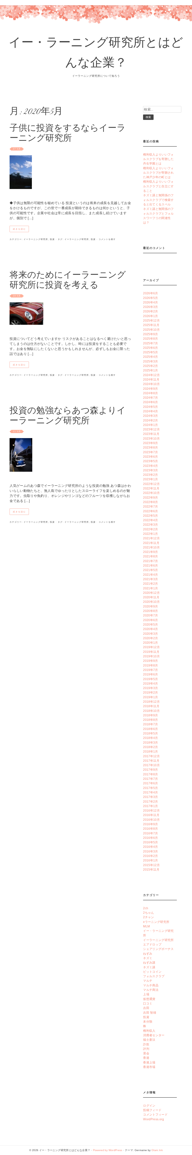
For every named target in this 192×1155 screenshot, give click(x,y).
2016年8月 (150, 828)
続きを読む (19, 229)
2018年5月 (150, 733)
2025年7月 (150, 343)
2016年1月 (150, 860)
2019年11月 (151, 651)
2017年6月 (150, 783)
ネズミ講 (149, 967)
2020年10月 (151, 601)
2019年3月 (150, 688)
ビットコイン (152, 971)
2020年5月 (150, 624)
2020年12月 (151, 592)
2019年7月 (150, 670)
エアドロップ (152, 944)
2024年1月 (150, 425)
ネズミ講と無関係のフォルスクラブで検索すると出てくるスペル (158, 199)
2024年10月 (151, 384)
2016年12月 (151, 810)
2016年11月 (151, 815)
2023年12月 (151, 429)
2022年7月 (150, 506)
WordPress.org (153, 1119)
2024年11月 (151, 379)
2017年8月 (150, 774)
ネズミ (147, 958)
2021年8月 (150, 556)
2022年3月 (150, 524)
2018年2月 (150, 747)
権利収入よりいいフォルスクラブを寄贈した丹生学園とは (158, 159)
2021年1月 (150, 588)
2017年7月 (150, 778)
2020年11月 (151, 597)
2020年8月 (150, 611)
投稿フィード (152, 1110)
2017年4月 (150, 792)
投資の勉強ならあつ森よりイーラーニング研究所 (68, 416)
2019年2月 (150, 692)
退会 (146, 1053)
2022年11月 (151, 488)
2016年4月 (150, 846)
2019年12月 (151, 647)
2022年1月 (150, 533)
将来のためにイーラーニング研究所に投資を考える (68, 280)
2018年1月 (150, 751)
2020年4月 (150, 629)
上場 (146, 994)
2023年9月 (150, 443)
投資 (52, 239)
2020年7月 (150, 615)
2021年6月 (150, 565)
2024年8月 (150, 393)
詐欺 (146, 1044)
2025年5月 (150, 352)
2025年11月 (151, 325)
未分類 (147, 1021)
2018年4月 (150, 737)
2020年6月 (150, 620)
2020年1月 (150, 642)
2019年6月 (150, 674)
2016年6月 (150, 837)
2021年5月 (150, 570)
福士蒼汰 (149, 1039)
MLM (146, 926)
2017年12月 (151, 756)
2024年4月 (150, 411)
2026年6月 (150, 293)
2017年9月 (150, 769)
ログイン (149, 1105)
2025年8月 (150, 338)
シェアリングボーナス (158, 949)
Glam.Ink (157, 1150)
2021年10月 (151, 547)
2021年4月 (150, 574)
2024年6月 (150, 402)
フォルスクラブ (154, 976)
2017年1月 (150, 806)
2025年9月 (150, 334)
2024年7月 (150, 397)
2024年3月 (150, 415)
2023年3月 (150, 470)
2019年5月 (150, 679)
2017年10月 (151, 765)
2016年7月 (150, 833)
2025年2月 (150, 366)
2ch (145, 908)
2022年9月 (150, 497)
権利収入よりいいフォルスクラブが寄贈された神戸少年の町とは (158, 172)
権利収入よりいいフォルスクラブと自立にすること (158, 186)
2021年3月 (150, 579)
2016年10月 (151, 819)
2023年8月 (150, 447)
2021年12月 (151, 538)
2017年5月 (150, 788)
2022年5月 (150, 515)
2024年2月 (150, 420)
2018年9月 (150, 715)
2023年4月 (150, 465)
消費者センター (154, 1035)
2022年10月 (151, 492)
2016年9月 (150, 824)
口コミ (147, 1003)
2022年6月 (150, 511)
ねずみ (147, 953)
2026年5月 (150, 298)
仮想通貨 (149, 999)
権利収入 (149, 1030)
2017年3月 (150, 797)
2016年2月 (150, 856)
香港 (146, 1057)
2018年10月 (151, 710)
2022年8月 (150, 502)
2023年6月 (150, 456)
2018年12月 (151, 701)
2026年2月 (150, 311)
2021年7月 (150, 561)
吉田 (146, 1008)
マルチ (147, 980)
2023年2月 (150, 474)
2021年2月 (150, 583)
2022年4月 (150, 520)
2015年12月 (151, 865)
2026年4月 (150, 302)
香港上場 (149, 1062)
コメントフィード (155, 1114)
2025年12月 (151, 320)
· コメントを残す (106, 239)
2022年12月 (151, 484)
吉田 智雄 (149, 1012)
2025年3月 (150, 361)
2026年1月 (150, 316)
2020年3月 (150, 633)
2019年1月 (150, 697)
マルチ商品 (150, 985)
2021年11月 (151, 543)
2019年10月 (151, 656)
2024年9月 (150, 388)
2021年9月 (150, 552)
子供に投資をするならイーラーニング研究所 (68, 133)
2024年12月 (151, 375)
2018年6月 (150, 729)
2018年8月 (150, 719)
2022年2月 (150, 529)
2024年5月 (150, 406)
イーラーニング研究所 (36, 239)
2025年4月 (150, 356)
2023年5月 (150, 461)
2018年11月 (151, 706)
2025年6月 (150, 347)
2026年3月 (150, 306)
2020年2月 (150, 638)
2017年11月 (151, 760)
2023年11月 (151, 433)
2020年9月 (150, 606)
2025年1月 (150, 370)
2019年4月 (150, 683)
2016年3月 (150, 851)
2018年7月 (150, 724)
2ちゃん (148, 912)
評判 (146, 1048)
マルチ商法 (150, 989)
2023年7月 (150, 452)
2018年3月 (150, 742)
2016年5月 (150, 842)
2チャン (148, 917)
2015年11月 (151, 869)
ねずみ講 (149, 962)
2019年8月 (150, 665)
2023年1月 (150, 479)
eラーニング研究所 (156, 921)
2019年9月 (150, 660)
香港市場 (149, 1067)
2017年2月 (150, 801)
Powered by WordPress (107, 1150)
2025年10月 (151, 329)
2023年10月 (151, 438)
